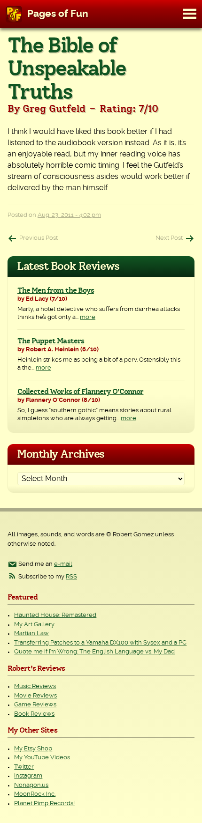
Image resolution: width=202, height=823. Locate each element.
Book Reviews (34, 714)
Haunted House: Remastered (55, 615)
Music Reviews (35, 686)
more (87, 317)
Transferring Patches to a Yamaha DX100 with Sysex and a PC (100, 643)
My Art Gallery (34, 625)
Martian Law (31, 633)
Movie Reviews (35, 696)
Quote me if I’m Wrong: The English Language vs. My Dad (94, 652)
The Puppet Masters (50, 341)
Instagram (28, 776)
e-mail (63, 564)
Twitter (24, 767)
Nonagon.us (31, 785)
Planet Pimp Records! (44, 804)
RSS (71, 577)
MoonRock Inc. (34, 794)
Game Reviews (35, 705)
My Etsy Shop (33, 749)
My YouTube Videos (42, 758)
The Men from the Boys (55, 290)
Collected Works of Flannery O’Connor (80, 391)
